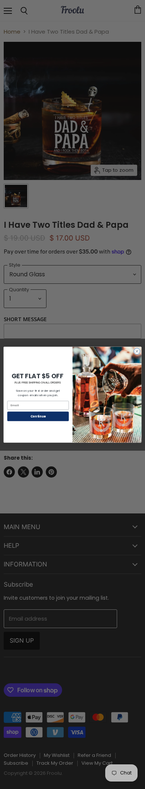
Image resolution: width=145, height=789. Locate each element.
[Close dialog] (137, 351)
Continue (38, 416)
